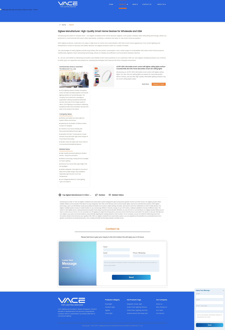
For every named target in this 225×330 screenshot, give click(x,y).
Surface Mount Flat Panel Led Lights (137, 313)
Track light (108, 313)
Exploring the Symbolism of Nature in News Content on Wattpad (72, 124)
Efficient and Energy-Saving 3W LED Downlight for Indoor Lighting (73, 160)
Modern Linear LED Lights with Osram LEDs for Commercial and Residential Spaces (73, 143)
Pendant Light (110, 307)
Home (111, 4)
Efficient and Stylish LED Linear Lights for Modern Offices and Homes (71, 119)
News (134, 4)
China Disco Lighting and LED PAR (137, 310)
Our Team (159, 310)
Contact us (146, 4)
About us (160, 4)
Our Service (160, 313)
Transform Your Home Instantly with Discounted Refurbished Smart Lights (70, 130)
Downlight (108, 304)
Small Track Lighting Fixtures (137, 307)
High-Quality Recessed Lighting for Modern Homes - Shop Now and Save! (73, 154)
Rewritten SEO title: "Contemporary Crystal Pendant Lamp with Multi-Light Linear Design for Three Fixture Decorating (73, 136)
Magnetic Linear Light (134, 304)
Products (122, 4)
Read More (145, 84)
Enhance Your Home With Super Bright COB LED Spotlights (73, 165)
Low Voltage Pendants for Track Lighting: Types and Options (72, 180)
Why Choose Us (161, 307)
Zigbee (107, 310)
